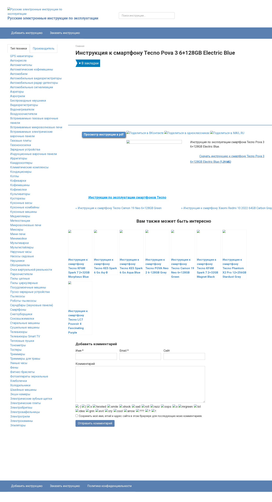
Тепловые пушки (22, 341)
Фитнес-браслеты (22, 372)
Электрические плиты (25, 403)
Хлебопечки (18, 381)
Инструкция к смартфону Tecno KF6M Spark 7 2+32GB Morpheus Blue (79, 268)
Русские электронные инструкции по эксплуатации (53, 18)
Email (124, 350)
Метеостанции (20, 220)
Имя (79, 350)
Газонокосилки (20, 145)
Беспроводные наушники (28, 100)
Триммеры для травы (25, 358)
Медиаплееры (20, 216)
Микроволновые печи (25, 225)
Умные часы (18, 363)
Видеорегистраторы (24, 105)
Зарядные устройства (25, 149)
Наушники (17, 260)
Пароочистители (21, 274)
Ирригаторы (18, 158)
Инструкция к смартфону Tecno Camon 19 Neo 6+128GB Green (118, 208)
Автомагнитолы (21, 65)
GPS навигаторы (21, 56)
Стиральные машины (25, 323)
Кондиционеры (21, 172)
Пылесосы (17, 296)
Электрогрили (20, 416)
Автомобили (18, 74)
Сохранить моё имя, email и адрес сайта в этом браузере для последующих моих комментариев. (140, 416)
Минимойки (18, 238)
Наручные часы (21, 252)
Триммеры (17, 354)
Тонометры (18, 345)
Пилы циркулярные (24, 283)
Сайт (167, 350)
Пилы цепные (20, 278)
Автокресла (18, 60)
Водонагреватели (22, 109)
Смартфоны (18, 309)
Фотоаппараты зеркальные (29, 376)
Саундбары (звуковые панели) (31, 305)
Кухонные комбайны (24, 207)
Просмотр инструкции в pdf (104, 134)
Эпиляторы (18, 425)
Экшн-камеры (20, 394)
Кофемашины (20, 185)
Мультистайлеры (22, 247)
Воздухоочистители (23, 114)
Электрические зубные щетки (31, 398)
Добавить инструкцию (27, 33)
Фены (14, 367)
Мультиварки (19, 243)
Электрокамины (21, 421)
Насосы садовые (22, 256)
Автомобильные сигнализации (31, 87)
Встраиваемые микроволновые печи (36, 127)
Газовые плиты (20, 140)
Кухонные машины (23, 212)
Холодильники (20, 385)
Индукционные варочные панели (33, 154)
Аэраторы (17, 91)
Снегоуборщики (21, 314)
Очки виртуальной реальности (31, 269)
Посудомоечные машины (28, 287)
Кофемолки (18, 189)
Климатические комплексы (29, 167)
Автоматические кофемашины (31, 69)
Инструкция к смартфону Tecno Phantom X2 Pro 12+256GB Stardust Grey (234, 268)
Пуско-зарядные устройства (30, 292)
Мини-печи (17, 234)
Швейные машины (23, 390)
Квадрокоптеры (21, 163)
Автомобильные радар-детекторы (34, 83)
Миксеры (16, 229)
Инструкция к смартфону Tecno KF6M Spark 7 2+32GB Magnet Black (207, 268)
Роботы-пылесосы (23, 301)
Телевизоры (18, 332)
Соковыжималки (22, 318)
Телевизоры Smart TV (25, 336)
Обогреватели (20, 265)
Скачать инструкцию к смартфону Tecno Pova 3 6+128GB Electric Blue (227, 159)
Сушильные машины (25, 327)
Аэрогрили (17, 96)
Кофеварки (18, 180)
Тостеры (16, 349)
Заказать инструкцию (65, 33)
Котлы (14, 176)
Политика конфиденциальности (109, 486)
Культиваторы (20, 194)
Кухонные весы (21, 203)
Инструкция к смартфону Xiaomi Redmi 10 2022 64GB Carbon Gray (226, 208)
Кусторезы (17, 198)
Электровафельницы (25, 412)
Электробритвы (21, 407)
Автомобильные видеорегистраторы (36, 78)
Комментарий (85, 364)
